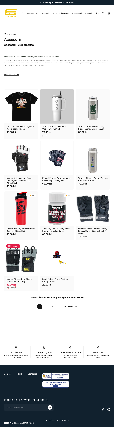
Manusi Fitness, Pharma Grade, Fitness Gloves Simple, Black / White (92, 231)
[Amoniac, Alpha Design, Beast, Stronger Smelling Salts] (57, 208)
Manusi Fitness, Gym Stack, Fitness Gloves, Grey (19, 280)
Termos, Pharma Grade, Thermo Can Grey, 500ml (93, 179)
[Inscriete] (50, 407)
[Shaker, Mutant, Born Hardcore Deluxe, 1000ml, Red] (21, 208)
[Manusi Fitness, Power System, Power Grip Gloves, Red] (57, 158)
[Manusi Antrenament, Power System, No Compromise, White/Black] (21, 158)
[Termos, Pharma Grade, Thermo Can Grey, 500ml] (93, 158)
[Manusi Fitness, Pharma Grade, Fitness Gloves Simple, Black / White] (93, 208)
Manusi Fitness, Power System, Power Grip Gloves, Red (56, 179)
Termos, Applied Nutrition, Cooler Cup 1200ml (54, 127)
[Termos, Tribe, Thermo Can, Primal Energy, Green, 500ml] (93, 106)
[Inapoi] (5, 34)
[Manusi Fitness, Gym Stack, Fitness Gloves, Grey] (21, 259)
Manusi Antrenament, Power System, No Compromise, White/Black (19, 180)
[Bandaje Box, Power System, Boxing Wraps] (57, 259)
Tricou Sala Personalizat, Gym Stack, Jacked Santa (20, 127)
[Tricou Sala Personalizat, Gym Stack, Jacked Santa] (21, 106)
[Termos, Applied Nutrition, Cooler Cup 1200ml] (57, 106)
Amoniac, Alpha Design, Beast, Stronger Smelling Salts (56, 229)
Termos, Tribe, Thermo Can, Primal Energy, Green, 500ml (91, 127)
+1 (46, 136)
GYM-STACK (29, 423)
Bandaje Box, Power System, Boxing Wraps (55, 280)
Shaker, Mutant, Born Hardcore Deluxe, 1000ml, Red (20, 229)
